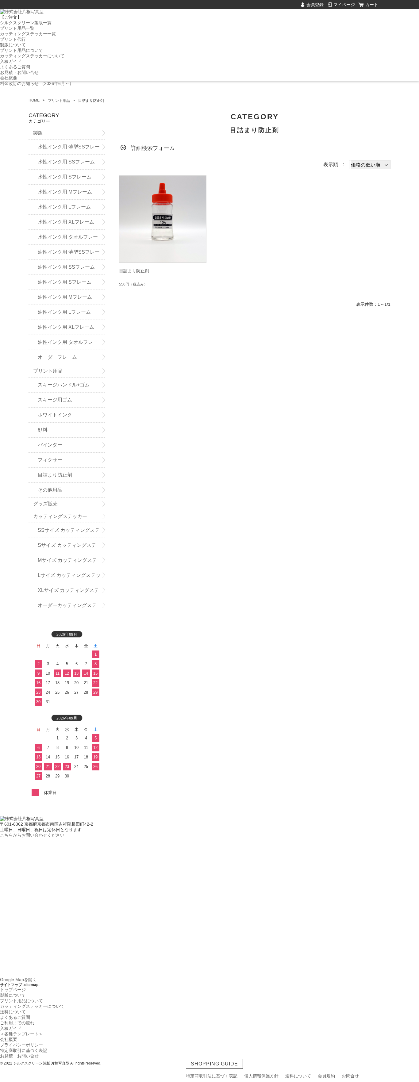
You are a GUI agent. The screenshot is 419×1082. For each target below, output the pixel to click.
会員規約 (326, 1075)
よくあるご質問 (15, 66)
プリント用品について (21, 50)
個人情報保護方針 (261, 1075)
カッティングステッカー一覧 (28, 33)
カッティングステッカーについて (32, 55)
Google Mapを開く (18, 979)
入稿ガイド (10, 61)
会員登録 (315, 4)
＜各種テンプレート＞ (21, 1033)
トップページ (13, 989)
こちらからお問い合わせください (32, 835)
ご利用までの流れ (17, 1022)
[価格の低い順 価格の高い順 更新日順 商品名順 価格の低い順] (369, 164)
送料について (13, 1011)
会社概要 (8, 77)
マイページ (344, 4)
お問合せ (350, 1075)
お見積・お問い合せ (19, 72)
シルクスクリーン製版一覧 (26, 22)
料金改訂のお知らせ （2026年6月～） (37, 83)
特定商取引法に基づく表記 (211, 1075)
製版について (13, 44)
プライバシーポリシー (21, 1044)
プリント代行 (13, 39)
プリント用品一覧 (17, 28)
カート (371, 4)
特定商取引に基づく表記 (23, 1050)
